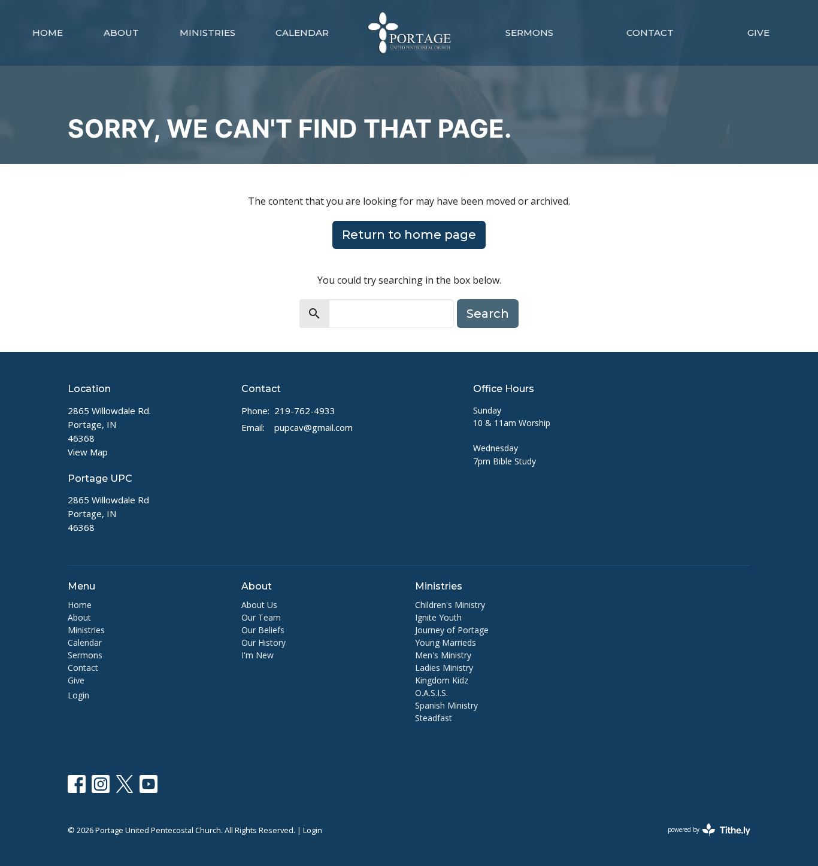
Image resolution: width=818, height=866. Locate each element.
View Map (88, 452)
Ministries (207, 32)
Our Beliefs (262, 630)
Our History (263, 642)
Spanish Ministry (446, 705)
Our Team (261, 617)
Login (78, 695)
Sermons (529, 32)
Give (758, 32)
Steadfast (433, 718)
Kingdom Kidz (441, 680)
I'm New (257, 655)
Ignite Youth (438, 617)
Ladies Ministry (444, 667)
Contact (650, 32)
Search (487, 313)
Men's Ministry (443, 655)
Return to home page (409, 234)
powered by (703, 839)
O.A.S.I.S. (431, 692)
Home (47, 32)
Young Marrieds (445, 642)
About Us (259, 604)
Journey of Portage (452, 630)
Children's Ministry (450, 604)
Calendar (302, 32)
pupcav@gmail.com (313, 427)
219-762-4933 (304, 411)
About (121, 32)
